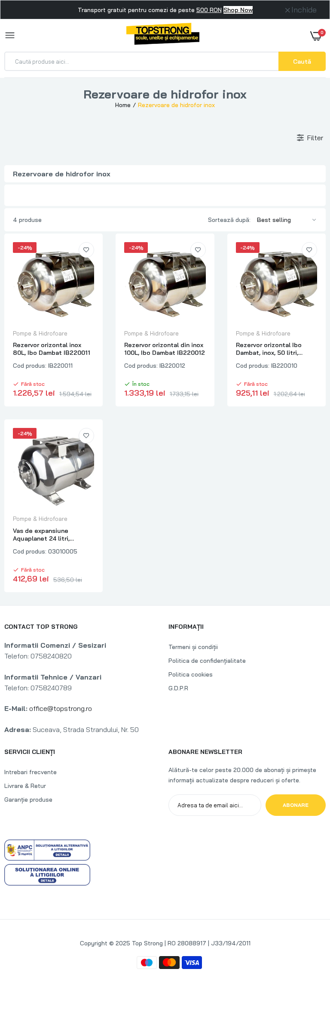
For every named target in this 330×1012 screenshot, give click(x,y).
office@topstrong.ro (60, 708)
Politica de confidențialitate (207, 660)
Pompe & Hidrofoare (40, 333)
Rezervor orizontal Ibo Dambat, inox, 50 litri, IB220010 (269, 349)
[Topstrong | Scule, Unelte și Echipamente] (162, 35)
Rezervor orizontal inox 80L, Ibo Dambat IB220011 (51, 349)
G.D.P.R (178, 688)
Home (123, 105)
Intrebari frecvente (30, 772)
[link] (86, 250)
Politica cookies (190, 674)
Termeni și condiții (193, 647)
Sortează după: (229, 220)
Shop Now (238, 10)
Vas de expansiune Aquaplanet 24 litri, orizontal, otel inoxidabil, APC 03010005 (49, 534)
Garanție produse (28, 799)
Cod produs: (29, 365)
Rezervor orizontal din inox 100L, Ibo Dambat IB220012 (164, 349)
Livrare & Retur (25, 786)
